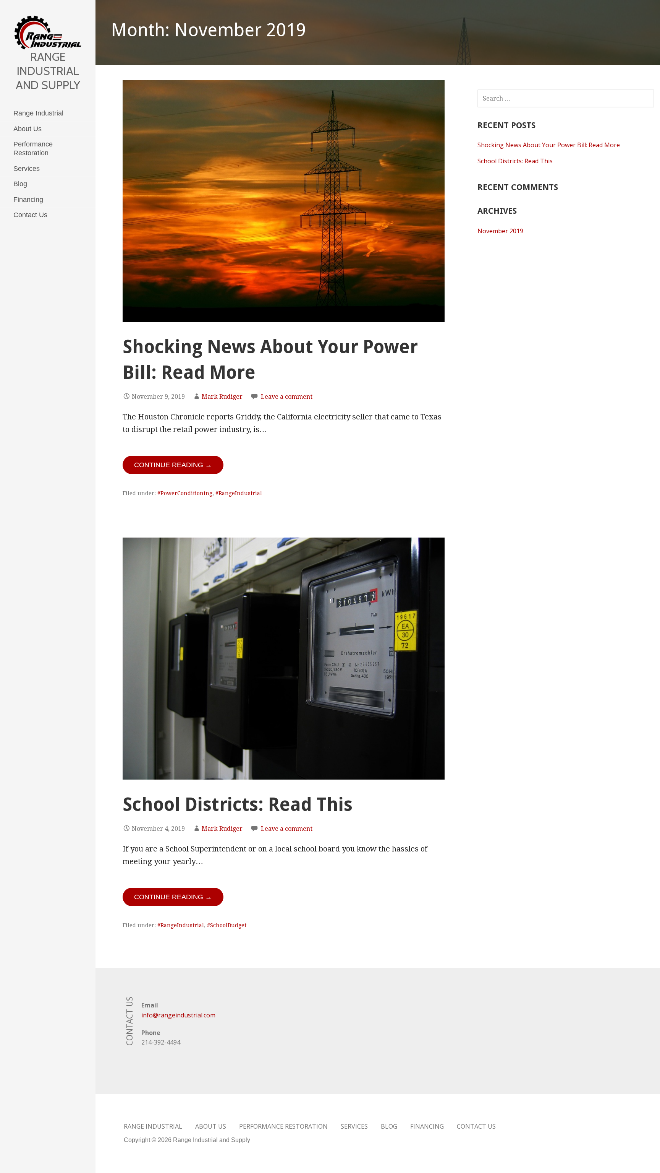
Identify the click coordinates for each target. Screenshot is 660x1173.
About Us (27, 129)
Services (26, 168)
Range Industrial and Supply (48, 71)
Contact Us (30, 215)
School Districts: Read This (238, 805)
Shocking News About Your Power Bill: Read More (548, 145)
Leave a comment (286, 396)
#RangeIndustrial (238, 493)
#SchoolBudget (226, 925)
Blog (20, 184)
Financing (28, 199)
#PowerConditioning (184, 493)
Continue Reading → (173, 465)
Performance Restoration (33, 148)
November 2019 (500, 231)
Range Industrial (38, 113)
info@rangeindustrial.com (178, 1015)
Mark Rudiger (222, 396)
